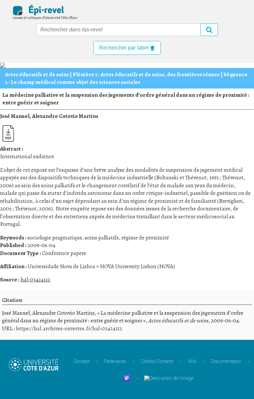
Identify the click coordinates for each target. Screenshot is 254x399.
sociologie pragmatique (54, 237)
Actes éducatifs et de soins (37, 74)
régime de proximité (145, 237)
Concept (81, 361)
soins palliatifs (102, 237)
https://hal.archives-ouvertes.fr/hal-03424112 (69, 328)
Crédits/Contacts (157, 361)
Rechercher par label (124, 48)
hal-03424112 (35, 279)
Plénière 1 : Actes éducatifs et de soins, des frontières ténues (146, 74)
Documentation (226, 361)
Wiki (192, 361)
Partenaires (115, 361)
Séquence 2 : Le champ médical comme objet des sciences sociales (126, 78)
